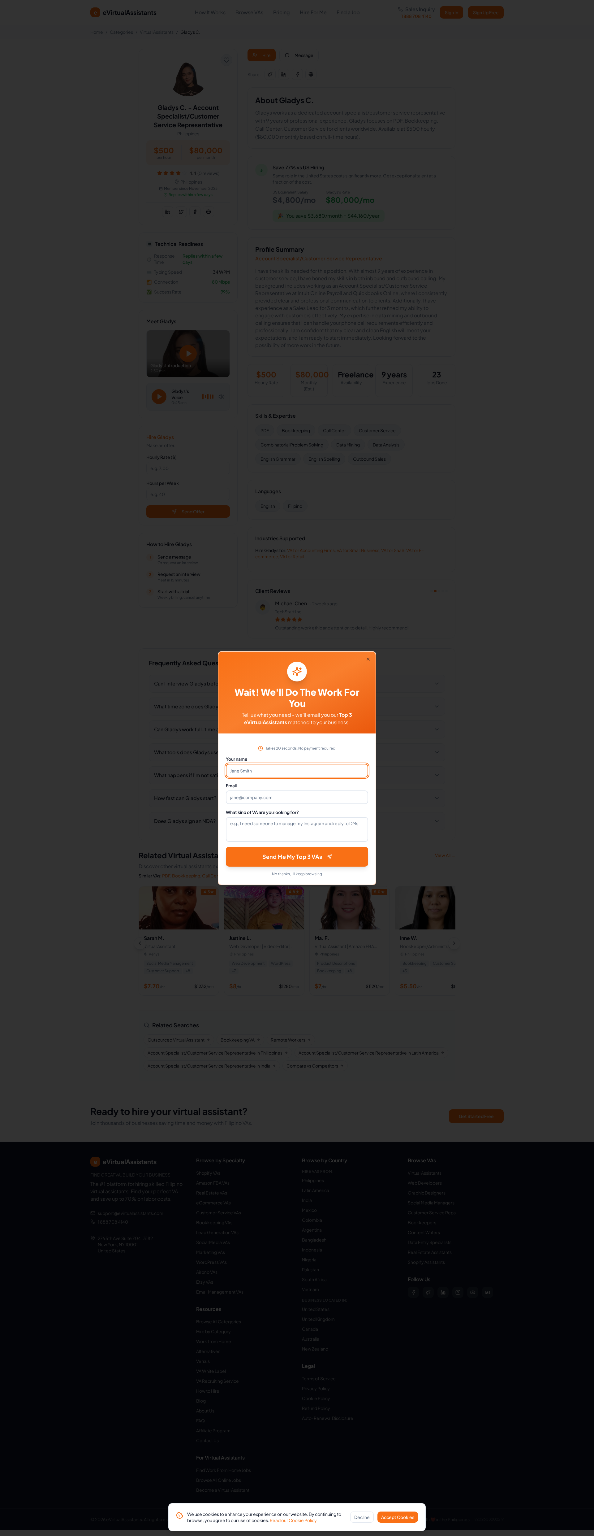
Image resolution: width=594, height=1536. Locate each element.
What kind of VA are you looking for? (262, 812)
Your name (237, 759)
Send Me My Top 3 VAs (292, 856)
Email (231, 785)
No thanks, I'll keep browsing (297, 874)
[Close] (368, 659)
